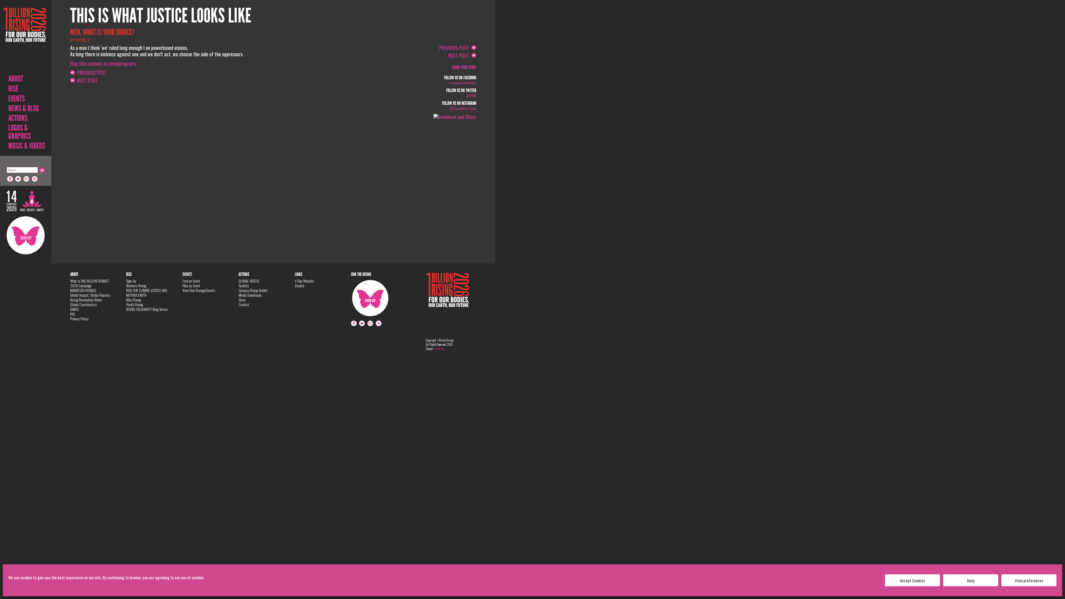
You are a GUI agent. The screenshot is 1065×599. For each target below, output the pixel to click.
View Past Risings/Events (198, 290)
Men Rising (133, 300)
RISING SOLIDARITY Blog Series (147, 309)
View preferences (1029, 580)
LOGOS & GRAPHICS (19, 132)
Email (27, 179)
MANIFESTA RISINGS (83, 290)
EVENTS (16, 99)
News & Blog (23, 108)
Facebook (10, 179)
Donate (299, 285)
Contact (244, 304)
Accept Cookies (912, 580)
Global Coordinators (83, 304)
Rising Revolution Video (86, 300)
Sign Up (25, 235)
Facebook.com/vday (462, 82)
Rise (13, 89)
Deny (971, 580)
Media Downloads (250, 295)
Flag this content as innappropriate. (103, 63)
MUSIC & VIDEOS (26, 146)
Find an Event (191, 281)
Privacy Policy (79, 318)
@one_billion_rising (463, 108)
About (15, 79)
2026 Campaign (81, 285)
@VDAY (471, 95)
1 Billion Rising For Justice (25, 38)
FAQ (72, 314)
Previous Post (91, 72)
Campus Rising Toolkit (253, 290)
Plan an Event (191, 285)
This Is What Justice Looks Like (160, 16)
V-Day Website (304, 281)
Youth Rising (134, 304)
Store (242, 300)
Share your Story (464, 67)
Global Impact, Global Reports (90, 295)
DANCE (74, 309)
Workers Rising (136, 285)
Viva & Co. (439, 348)
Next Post (86, 80)
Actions (17, 118)
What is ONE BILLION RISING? (89, 281)
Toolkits (244, 285)
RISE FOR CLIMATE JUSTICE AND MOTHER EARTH (146, 293)
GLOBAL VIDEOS (249, 281)
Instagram (35, 179)
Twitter (18, 179)
